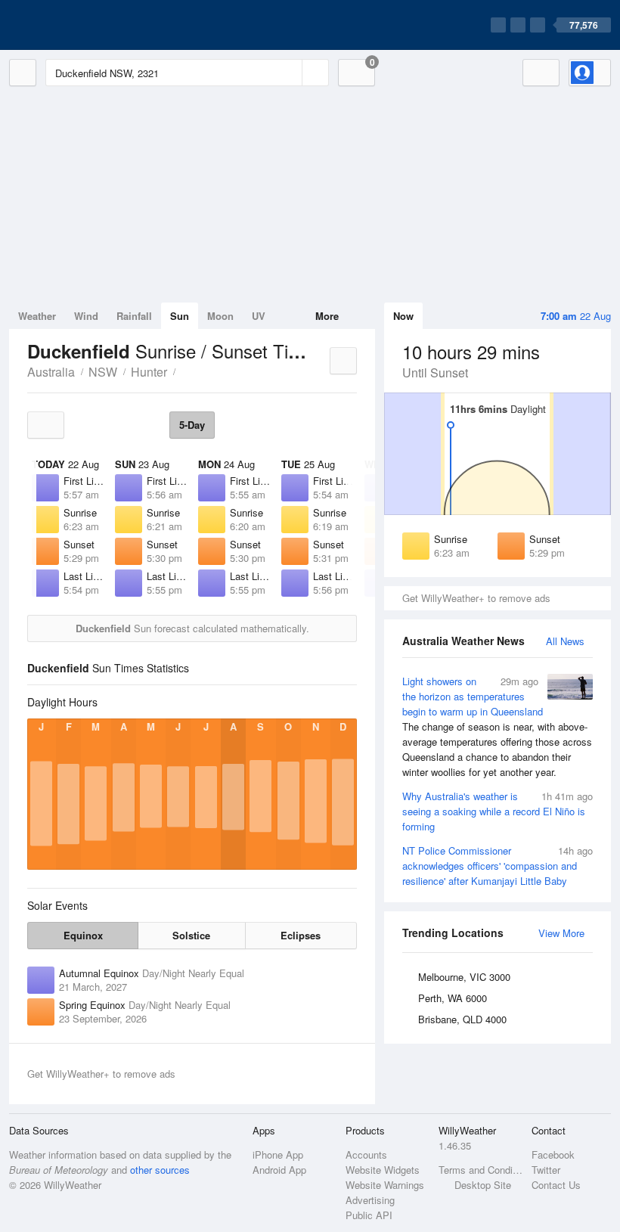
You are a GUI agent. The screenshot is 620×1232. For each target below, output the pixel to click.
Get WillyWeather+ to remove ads (476, 598)
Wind (86, 316)
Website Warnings (385, 1185)
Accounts (366, 1154)
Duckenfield (183, 371)
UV (258, 316)
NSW (102, 371)
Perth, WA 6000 (452, 998)
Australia (51, 371)
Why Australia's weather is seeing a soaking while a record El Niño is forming (497, 811)
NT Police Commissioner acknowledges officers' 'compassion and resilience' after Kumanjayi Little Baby (497, 865)
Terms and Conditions (480, 1169)
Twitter (546, 1169)
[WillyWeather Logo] (80, 25)
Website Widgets (383, 1169)
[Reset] (289, 73)
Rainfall (134, 316)
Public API (369, 1215)
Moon (220, 316)
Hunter (149, 371)
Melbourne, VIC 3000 (464, 977)
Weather (37, 316)
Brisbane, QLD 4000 (462, 1019)
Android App (279, 1169)
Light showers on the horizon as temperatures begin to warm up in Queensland (497, 726)
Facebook (553, 1154)
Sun (179, 316)
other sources (160, 1169)
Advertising (370, 1200)
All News (565, 641)
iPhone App (278, 1154)
